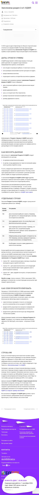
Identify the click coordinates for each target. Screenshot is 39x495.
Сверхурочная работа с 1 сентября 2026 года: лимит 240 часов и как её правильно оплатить (19, 485)
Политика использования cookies (27, 436)
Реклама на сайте (6, 440)
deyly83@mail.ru (8, 459)
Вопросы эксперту (7, 426)
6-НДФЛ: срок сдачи (26, 192)
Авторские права (6, 443)
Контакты (4, 435)
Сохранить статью (8, 24)
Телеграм (4, 432)
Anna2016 (11, 12)
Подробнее (8, 489)
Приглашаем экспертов (8, 429)
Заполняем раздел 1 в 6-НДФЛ (16, 365)
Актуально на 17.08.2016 (10, 15)
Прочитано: (9, 18)
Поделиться (7, 21)
